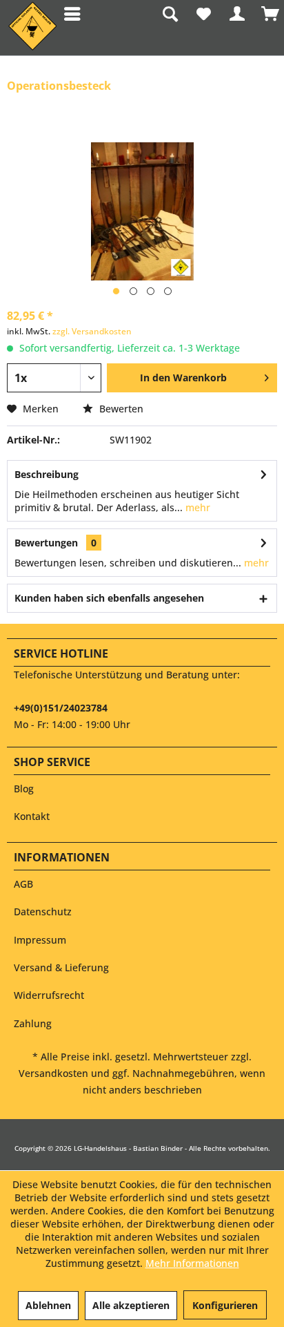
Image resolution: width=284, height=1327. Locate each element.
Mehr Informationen (192, 1263)
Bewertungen (46, 542)
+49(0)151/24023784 (61, 707)
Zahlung (33, 1023)
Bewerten (120, 408)
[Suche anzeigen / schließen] (169, 14)
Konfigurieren (225, 1305)
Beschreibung (46, 474)
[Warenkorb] (270, 14)
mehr (196, 507)
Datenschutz (43, 911)
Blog (24, 788)
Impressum (40, 939)
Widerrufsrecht (49, 995)
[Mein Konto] (236, 14)
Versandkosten (53, 1073)
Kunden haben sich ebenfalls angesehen (109, 597)
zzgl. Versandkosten (92, 331)
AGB (23, 883)
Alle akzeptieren (131, 1305)
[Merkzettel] (202, 14)
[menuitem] (67, 14)
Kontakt (32, 816)
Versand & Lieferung (61, 967)
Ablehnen (48, 1305)
